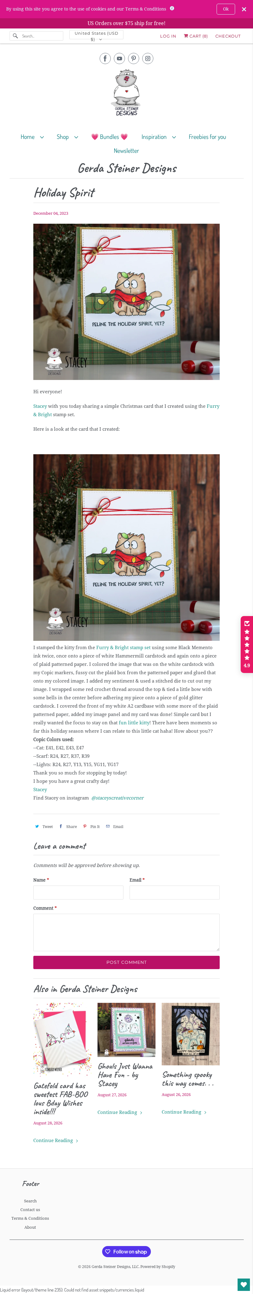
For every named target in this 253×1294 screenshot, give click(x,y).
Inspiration (155, 136)
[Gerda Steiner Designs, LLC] (127, 93)
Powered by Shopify (157, 1267)
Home (29, 136)
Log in (168, 35)
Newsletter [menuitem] (126, 150)
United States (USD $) (96, 35)
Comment (45, 908)
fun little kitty (134, 723)
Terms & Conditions (30, 1218)
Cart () (198, 35)
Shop (64, 136)
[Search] (16, 36)
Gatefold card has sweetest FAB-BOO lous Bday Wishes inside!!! (60, 1098)
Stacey (40, 406)
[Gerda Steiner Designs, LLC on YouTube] (119, 58)
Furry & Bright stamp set (123, 647)
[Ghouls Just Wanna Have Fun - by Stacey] (126, 1030)
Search (30, 1201)
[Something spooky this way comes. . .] (191, 1034)
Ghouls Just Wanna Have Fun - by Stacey (124, 1075)
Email (137, 880)
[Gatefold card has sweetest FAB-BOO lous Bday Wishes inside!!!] (62, 1039)
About (30, 1227)
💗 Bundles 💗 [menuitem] (109, 136)
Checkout (228, 35)
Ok (226, 8)
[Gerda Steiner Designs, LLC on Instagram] (147, 58)
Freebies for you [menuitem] (207, 136)
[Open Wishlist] (244, 1285)
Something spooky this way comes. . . (187, 1078)
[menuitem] (35, 136)
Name (41, 880)
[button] (247, 644)
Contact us (30, 1209)
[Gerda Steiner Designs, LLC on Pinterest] (133, 58)
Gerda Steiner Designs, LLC (115, 1267)
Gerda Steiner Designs (126, 168)
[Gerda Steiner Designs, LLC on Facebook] (105, 58)
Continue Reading (53, 1140)
